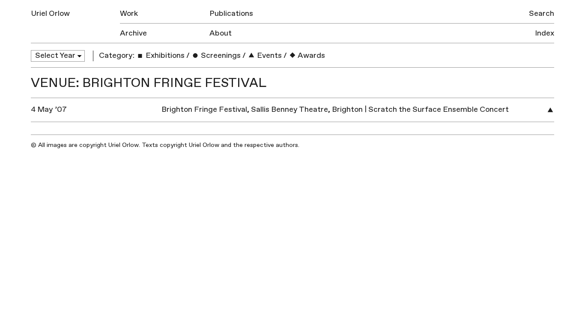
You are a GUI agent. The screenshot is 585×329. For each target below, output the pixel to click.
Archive (133, 33)
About (220, 33)
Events (268, 55)
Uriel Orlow (50, 13)
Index (544, 33)
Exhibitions (164, 55)
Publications (231, 13)
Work (129, 13)
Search (541, 13)
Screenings (220, 55)
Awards (310, 55)
